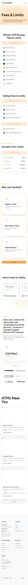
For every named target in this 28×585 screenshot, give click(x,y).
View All (14, 501)
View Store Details (7, 432)
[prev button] (12, 303)
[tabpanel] (15, 293)
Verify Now (14, 262)
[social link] (2, 578)
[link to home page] (7, 2)
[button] (14, 48)
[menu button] (25, 3)
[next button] (16, 303)
